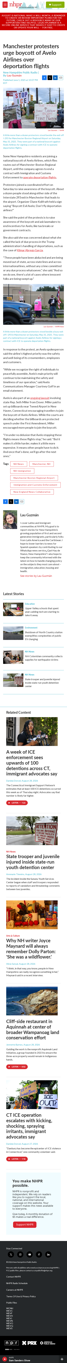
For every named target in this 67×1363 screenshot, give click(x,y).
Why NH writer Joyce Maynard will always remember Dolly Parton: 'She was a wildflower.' (31, 948)
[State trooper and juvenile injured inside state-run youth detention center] (13, 680)
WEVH (9, 1316)
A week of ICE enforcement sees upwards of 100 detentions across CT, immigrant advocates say (31, 762)
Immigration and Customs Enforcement (35, 484)
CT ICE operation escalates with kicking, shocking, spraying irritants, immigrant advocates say (29, 1126)
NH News (19, 464)
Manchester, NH (41, 464)
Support (56, 4)
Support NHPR (24, 1224)
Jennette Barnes (14, 1044)
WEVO (9, 1323)
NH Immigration (22, 470)
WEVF (9, 1313)
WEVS (9, 1328)
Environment (31, 627)
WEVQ (9, 1326)
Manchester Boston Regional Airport (34, 478)
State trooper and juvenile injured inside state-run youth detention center (42, 683)
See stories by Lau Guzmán (36, 576)
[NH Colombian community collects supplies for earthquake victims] (13, 657)
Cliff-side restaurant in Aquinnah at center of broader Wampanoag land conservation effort (32, 1029)
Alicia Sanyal (12, 963)
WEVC (9, 1311)
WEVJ (9, 1318)
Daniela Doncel (13, 780)
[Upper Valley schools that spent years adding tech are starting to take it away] (13, 609)
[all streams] (63, 1359)
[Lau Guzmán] (10, 519)
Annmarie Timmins (15, 874)
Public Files (11, 1302)
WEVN (9, 1321)
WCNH (9, 1308)
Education (30, 603)
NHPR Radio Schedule (17, 1283)
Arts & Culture (13, 935)
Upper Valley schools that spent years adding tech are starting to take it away (42, 612)
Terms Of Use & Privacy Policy (21, 1296)
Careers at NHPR (14, 1290)
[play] (5, 1359)
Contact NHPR (13, 1276)
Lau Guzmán (14, 75)
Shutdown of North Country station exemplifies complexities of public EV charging (43, 636)
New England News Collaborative (32, 491)
